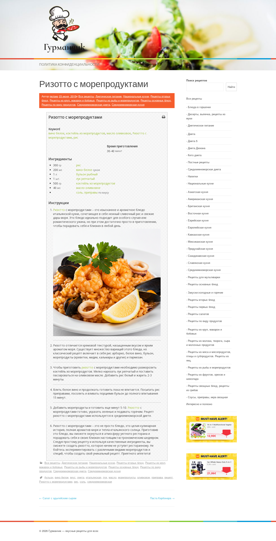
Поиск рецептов (196, 80)
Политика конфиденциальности (69, 64)
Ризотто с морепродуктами (55, 481)
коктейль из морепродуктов (85, 133)
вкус (73, 477)
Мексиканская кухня (200, 241)
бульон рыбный (87, 174)
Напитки (193, 176)
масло (112, 477)
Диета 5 (192, 141)
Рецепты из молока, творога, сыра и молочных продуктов (208, 343)
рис (76, 137)
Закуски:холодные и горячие (205, 292)
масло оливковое (119, 133)
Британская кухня (199, 206)
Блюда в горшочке (199, 107)
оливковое (143, 477)
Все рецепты (86, 96)
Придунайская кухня (200, 249)
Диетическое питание (109, 96)
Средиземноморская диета (93, 104)
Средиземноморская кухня (128, 104)
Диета (191, 134)
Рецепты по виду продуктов (59, 104)
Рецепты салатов (198, 314)
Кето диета (194, 155)
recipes (54, 96)
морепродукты (127, 477)
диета (80, 477)
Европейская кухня (199, 227)
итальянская (93, 477)
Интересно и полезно (199, 404)
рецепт (168, 477)
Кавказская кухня (198, 234)
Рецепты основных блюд (156, 100)
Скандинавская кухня (201, 256)
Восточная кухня (198, 213)
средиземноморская (99, 481)
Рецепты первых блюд (201, 307)
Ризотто (59, 210)
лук (105, 477)
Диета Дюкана (196, 148)
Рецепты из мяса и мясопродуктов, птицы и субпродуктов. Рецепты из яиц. (208, 356)
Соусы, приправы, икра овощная (208, 397)
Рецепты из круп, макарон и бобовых (72, 100)
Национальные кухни (136, 96)
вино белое (56, 133)
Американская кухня (200, 199)
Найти (231, 87)
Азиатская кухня (198, 192)
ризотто (87, 367)
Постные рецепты (198, 162)
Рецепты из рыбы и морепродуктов (117, 100)
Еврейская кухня (198, 220)
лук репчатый (85, 179)
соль (83, 481)
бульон (48, 477)
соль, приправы (87, 192)
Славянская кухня (199, 263)
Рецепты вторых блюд (130, 463)
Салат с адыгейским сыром (57, 498)
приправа (157, 477)
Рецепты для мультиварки (204, 277)
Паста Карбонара (162, 498)
